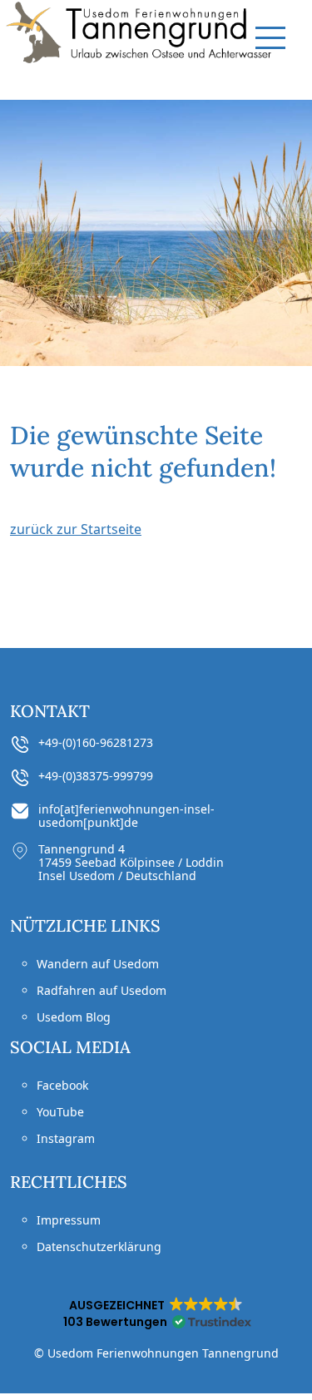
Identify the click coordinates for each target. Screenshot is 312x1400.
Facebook (62, 1085)
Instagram (66, 1138)
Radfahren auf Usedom (101, 990)
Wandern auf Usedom (98, 964)
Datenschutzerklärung (99, 1246)
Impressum (69, 1220)
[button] (156, 1313)
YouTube (60, 1112)
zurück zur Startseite (75, 529)
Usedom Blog (74, 1017)
